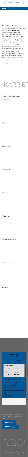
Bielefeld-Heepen (15, 30)
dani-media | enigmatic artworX (14, 445)
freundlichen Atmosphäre (8, 53)
